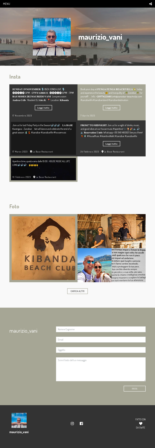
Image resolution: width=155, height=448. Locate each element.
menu (6, 4)
